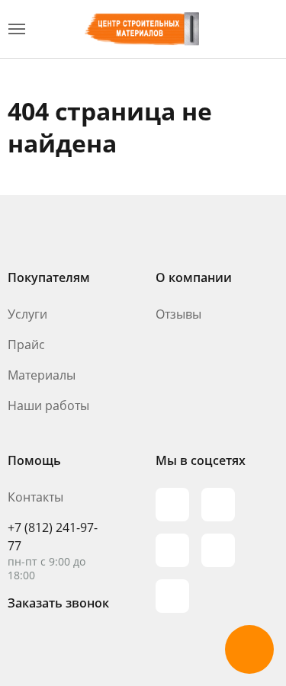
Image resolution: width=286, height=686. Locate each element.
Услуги (27, 314)
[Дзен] (172, 596)
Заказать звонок (58, 603)
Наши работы (48, 405)
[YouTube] (172, 550)
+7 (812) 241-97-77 (53, 536)
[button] (249, 649)
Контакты (35, 497)
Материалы (42, 375)
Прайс (26, 344)
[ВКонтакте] (218, 550)
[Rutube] (218, 504)
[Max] (172, 504)
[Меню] (17, 29)
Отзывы (178, 314)
